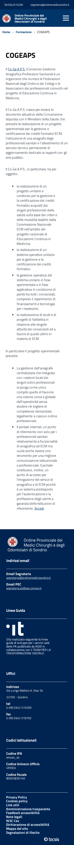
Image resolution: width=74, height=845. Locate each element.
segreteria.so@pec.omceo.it (24, 588)
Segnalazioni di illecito (23, 832)
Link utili (12, 805)
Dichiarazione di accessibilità (27, 824)
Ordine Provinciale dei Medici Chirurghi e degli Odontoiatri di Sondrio (31, 18)
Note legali (14, 816)
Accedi (39, 508)
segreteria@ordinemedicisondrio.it (28, 577)
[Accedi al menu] (66, 18)
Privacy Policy (16, 797)
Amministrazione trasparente (28, 809)
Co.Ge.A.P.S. (16, 69)
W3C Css (12, 820)
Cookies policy (17, 801)
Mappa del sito (17, 828)
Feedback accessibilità (22, 812)
